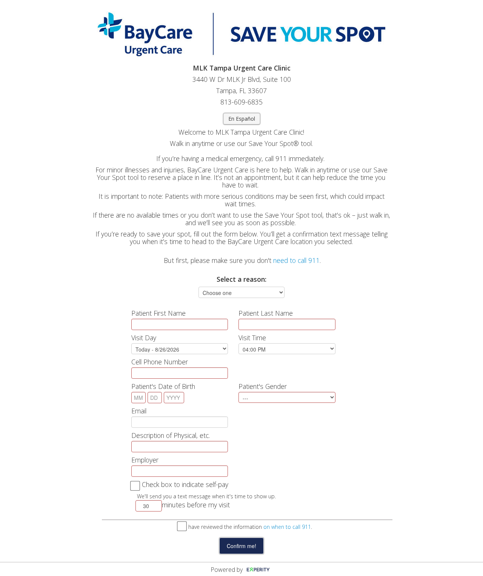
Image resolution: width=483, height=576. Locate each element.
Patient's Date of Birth (163, 386)
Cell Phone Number (159, 362)
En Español (241, 118)
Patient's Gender (262, 386)
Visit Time (252, 337)
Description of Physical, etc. (170, 435)
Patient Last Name (265, 313)
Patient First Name (158, 313)
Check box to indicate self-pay (185, 484)
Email (138, 411)
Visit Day (143, 337)
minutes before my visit (196, 504)
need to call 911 (296, 260)
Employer (144, 460)
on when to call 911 (287, 526)
